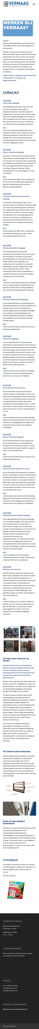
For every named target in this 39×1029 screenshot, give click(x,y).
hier (14, 876)
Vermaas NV (13, 1026)
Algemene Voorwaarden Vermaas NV (15, 1009)
